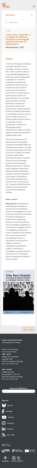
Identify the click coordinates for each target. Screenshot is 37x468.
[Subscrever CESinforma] (32, 391)
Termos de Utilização (9, 352)
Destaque (10, 15)
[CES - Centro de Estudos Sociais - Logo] (5, 4)
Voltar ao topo (28, 329)
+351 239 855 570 (11, 364)
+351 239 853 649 (11, 379)
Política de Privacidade (10, 349)
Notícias (13, 22)
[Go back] (6, 22)
